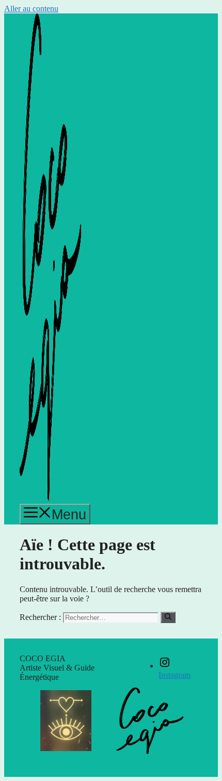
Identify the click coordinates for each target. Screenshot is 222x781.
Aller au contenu (31, 8)
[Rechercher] (168, 617)
